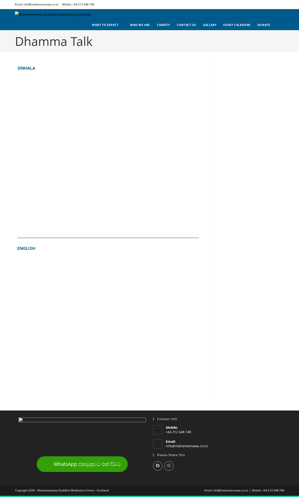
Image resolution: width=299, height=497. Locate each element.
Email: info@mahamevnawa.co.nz (37, 4)
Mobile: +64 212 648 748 (78, 4)
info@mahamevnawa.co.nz (187, 446)
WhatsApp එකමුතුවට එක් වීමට (87, 464)
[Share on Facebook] (157, 466)
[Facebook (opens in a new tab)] (282, 4)
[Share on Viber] (169, 466)
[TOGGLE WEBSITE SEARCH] (283, 25)
